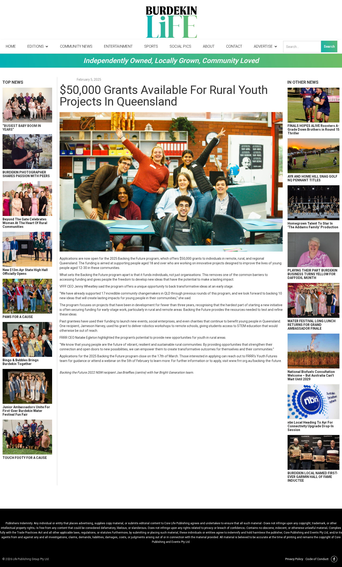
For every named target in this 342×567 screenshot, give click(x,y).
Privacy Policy (294, 559)
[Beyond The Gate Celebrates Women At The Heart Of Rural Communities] (27, 198)
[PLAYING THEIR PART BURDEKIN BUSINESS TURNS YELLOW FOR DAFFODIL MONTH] (313, 249)
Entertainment (118, 46)
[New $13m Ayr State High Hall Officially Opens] (27, 249)
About (209, 46)
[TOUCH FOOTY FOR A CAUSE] (27, 437)
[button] (38, 46)
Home (11, 46)
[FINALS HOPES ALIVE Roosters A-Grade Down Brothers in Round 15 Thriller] (313, 105)
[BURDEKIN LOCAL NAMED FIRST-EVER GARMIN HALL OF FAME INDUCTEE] (313, 452)
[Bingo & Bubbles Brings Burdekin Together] (27, 339)
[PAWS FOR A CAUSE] (27, 296)
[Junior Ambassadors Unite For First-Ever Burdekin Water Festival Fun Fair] (27, 386)
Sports (151, 46)
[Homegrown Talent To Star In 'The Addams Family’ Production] (313, 202)
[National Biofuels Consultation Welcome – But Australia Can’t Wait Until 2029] (313, 351)
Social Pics (180, 46)
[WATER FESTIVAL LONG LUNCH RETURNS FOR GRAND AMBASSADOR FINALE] (313, 300)
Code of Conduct (317, 559)
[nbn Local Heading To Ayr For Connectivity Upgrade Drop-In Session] (313, 401)
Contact (234, 46)
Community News (76, 46)
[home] (171, 23)
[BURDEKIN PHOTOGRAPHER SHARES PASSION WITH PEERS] (27, 151)
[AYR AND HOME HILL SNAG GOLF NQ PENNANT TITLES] (313, 155)
